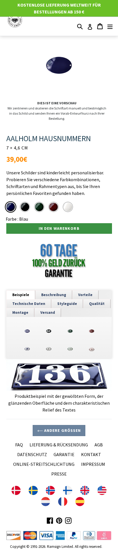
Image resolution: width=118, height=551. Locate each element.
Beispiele (20, 294)
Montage (20, 312)
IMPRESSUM (93, 464)
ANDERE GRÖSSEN (62, 430)
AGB (99, 445)
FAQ (19, 445)
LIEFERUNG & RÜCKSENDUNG (59, 445)
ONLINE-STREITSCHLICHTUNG (43, 464)
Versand (47, 312)
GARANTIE (64, 454)
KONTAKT (91, 454)
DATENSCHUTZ (32, 454)
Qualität (97, 303)
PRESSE (59, 474)
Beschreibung (53, 294)
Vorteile (85, 294)
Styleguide (67, 303)
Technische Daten (28, 303)
